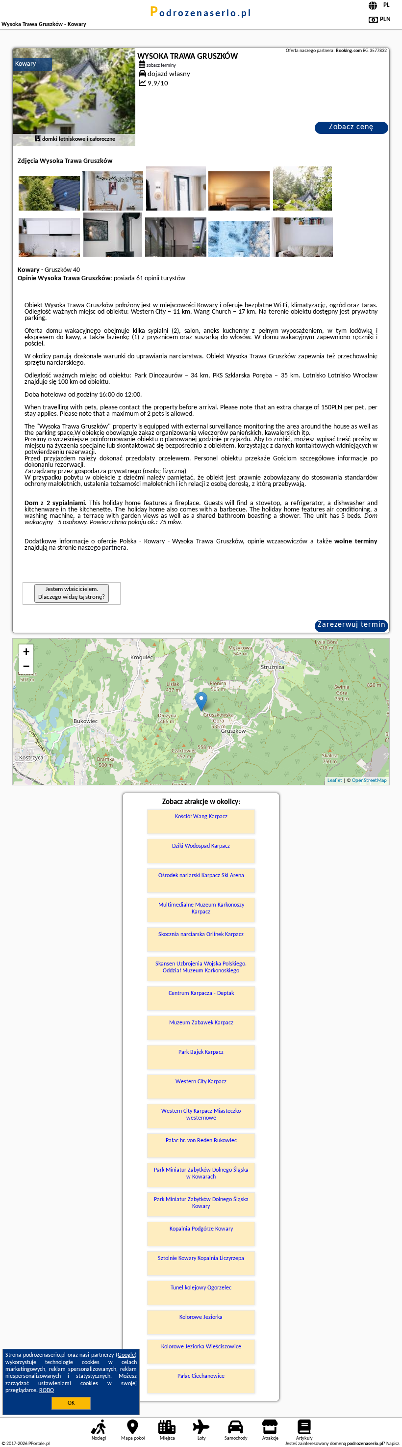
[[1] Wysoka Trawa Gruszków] (74, 97)
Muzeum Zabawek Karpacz (201, 1023)
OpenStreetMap (369, 780)
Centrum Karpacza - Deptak (201, 993)
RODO (46, 1390)
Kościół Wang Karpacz (201, 817)
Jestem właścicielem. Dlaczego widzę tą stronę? (71, 593)
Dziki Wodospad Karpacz (201, 846)
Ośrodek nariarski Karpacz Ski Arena (201, 876)
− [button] (26, 666)
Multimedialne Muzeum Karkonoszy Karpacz (201, 908)
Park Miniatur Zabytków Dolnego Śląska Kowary (201, 1203)
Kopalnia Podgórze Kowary (201, 1229)
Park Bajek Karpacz (201, 1052)
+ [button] (26, 651)
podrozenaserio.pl (201, 14)
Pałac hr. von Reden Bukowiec (201, 1141)
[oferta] (38, 139)
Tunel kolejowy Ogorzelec (201, 1288)
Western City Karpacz (201, 1082)
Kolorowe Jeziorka (201, 1317)
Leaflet (334, 780)
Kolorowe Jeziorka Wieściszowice (201, 1347)
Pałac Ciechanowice (201, 1376)
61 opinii (147, 278)
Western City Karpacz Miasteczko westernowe (201, 1114)
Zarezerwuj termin (351, 625)
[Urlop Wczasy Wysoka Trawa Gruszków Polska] (63, 200)
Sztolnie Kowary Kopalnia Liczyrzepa (201, 1258)
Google (126, 1355)
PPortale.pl (39, 1444)
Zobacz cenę (351, 127)
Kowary (25, 64)
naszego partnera (102, 548)
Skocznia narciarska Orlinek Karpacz (201, 935)
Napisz (392, 1444)
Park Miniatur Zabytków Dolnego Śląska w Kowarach (201, 1173)
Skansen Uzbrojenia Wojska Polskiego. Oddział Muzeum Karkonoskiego (201, 967)
